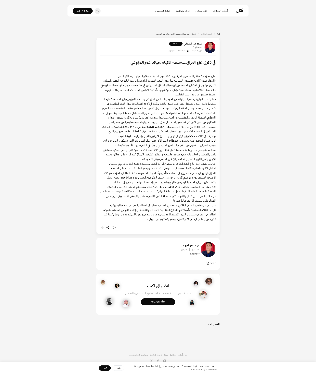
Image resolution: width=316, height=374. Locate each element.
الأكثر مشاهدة (183, 11)
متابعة (176, 43)
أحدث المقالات (220, 11)
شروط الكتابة (156, 355)
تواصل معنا (170, 355)
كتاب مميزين (201, 11)
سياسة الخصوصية (138, 355)
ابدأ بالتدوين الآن (158, 301)
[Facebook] (158, 360)
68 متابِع (195, 249)
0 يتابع (184, 249)
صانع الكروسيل (162, 11)
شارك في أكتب (83, 11)
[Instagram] (164, 360)
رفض (118, 368)
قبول (105, 368)
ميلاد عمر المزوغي (193, 44)
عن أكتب (182, 355)
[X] (151, 360)
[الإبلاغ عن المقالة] (102, 228)
